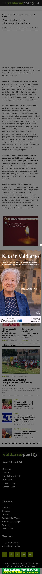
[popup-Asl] (20, 323)
